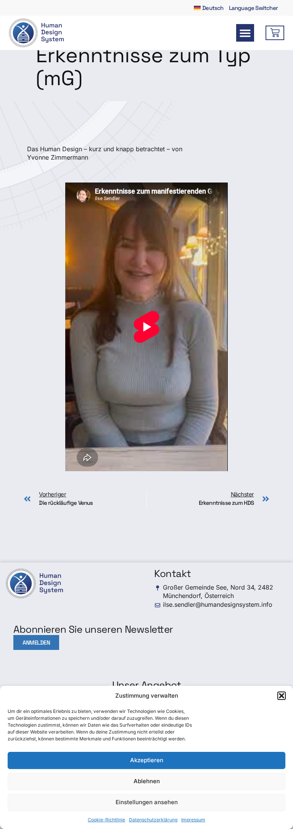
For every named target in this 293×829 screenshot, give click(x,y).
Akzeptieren (146, 760)
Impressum (193, 820)
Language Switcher (253, 7)
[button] (281, 696)
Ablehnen (147, 781)
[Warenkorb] (275, 33)
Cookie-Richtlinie (106, 820)
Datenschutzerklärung (153, 820)
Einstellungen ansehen (147, 802)
